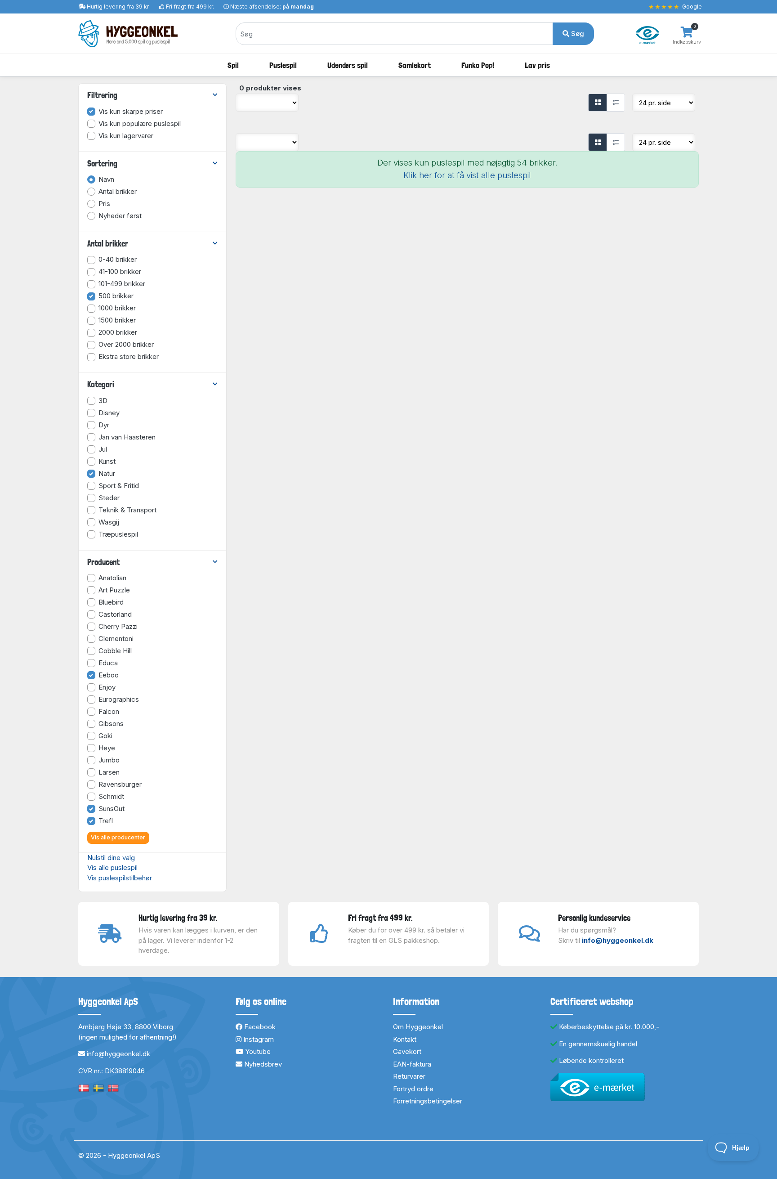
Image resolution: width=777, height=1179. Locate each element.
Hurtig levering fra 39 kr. (118, 6)
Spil (233, 65)
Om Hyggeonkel (418, 1026)
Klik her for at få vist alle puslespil (467, 175)
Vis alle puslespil (112, 867)
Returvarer (409, 1076)
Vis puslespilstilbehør (119, 878)
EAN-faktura (412, 1064)
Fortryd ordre (413, 1089)
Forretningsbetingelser (427, 1101)
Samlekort (414, 65)
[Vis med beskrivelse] (616, 102)
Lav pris (537, 65)
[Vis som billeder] (598, 102)
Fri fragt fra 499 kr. (190, 6)
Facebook (259, 1026)
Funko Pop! (477, 65)
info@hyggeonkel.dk (617, 940)
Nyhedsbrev (262, 1064)
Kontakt (404, 1039)
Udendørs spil (347, 65)
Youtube (257, 1051)
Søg (576, 33)
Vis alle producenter (118, 837)
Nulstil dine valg (111, 857)
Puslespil (283, 65)
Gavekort (407, 1051)
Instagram (257, 1039)
